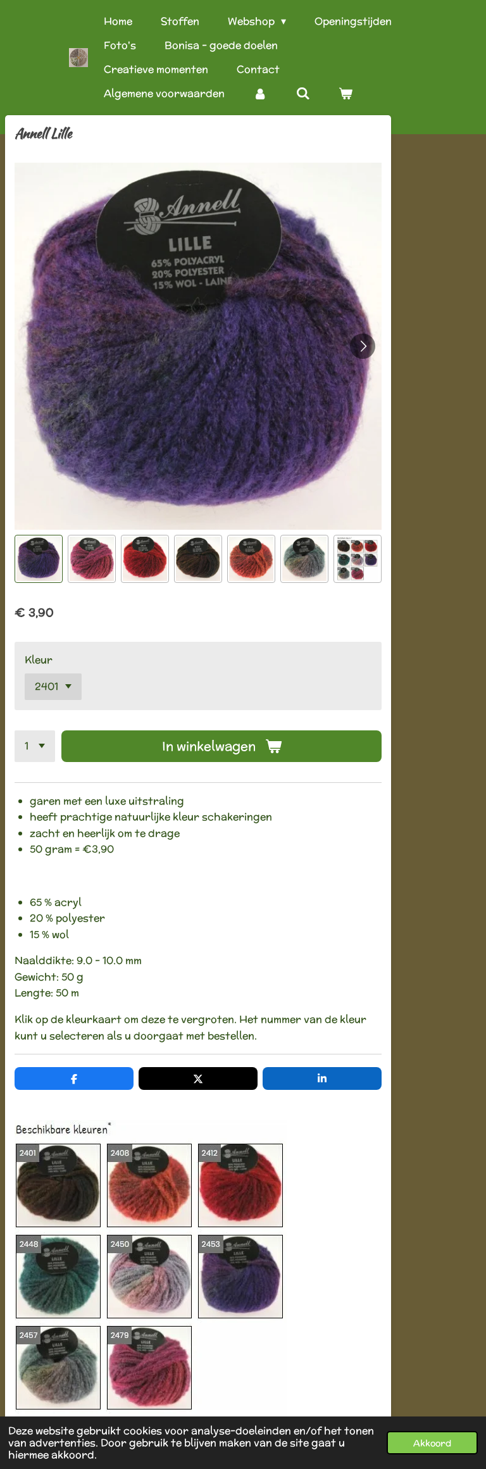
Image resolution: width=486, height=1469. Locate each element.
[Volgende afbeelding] (362, 346)
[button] (39, 559)
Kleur (39, 660)
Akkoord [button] (432, 1442)
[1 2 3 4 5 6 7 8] (35, 746)
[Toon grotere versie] (151, 1268)
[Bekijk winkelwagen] (345, 94)
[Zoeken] (302, 94)
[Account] (260, 94)
